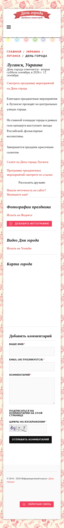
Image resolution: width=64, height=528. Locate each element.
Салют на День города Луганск (28, 162)
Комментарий (20, 375)
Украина (33, 51)
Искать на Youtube (19, 248)
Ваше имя (17, 344)
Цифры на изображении (28, 422)
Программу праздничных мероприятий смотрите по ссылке (30, 172)
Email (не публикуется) (27, 360)
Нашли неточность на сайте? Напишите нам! (26, 192)
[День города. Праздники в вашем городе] (32, 17)
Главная (14, 51)
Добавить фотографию (32, 224)
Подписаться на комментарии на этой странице (25, 413)
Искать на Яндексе (19, 215)
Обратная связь (39, 504)
